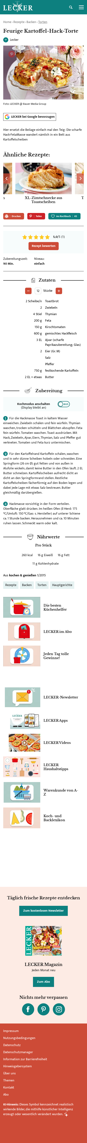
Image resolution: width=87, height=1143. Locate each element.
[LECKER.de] (18, 7)
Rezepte (18, 22)
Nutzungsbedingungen (19, 1038)
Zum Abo (43, 982)
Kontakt (8, 1087)
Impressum (11, 1031)
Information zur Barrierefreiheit (25, 1059)
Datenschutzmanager (18, 1052)
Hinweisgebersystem (17, 1066)
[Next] (80, 178)
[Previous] (6, 178)
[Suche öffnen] (71, 7)
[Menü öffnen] (81, 7)
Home (7, 22)
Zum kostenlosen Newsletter (43, 910)
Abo (6, 1094)
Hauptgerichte (62, 585)
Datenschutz (12, 1045)
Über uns (9, 1073)
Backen (31, 22)
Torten (42, 22)
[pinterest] (43, 1009)
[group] (43, 186)
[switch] (64, 404)
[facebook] (28, 1009)
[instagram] (59, 1009)
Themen (8, 1080)
